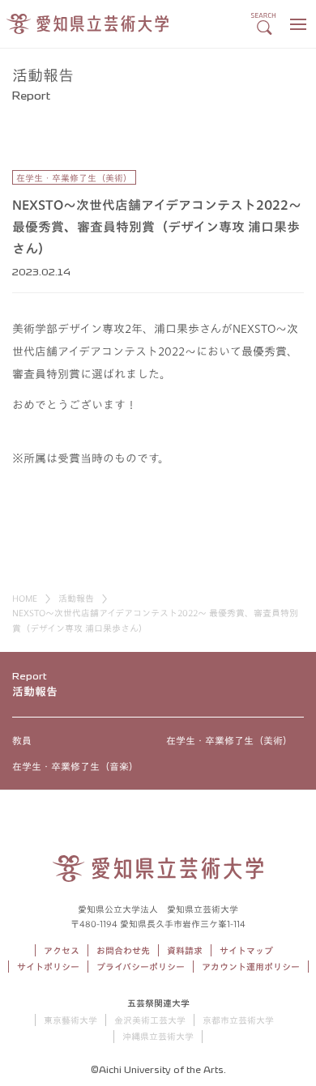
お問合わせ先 (123, 950)
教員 (22, 740)
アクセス (61, 950)
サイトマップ (246, 950)
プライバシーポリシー (140, 966)
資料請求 (185, 950)
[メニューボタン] (298, 24)
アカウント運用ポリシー (251, 966)
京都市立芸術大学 (238, 1020)
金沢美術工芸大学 (150, 1020)
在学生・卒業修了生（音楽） (75, 766)
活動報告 (76, 598)
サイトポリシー (48, 966)
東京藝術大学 (70, 1020)
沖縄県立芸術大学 (158, 1036)
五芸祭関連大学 (158, 1003)
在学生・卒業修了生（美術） (229, 740)
